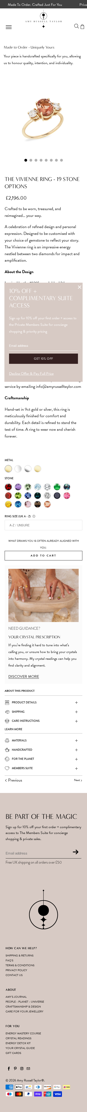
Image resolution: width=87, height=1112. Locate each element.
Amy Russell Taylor (29, 1080)
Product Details (24, 702)
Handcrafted (22, 750)
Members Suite (22, 768)
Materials (19, 740)
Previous (14, 780)
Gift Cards (13, 1053)
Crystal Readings (18, 1038)
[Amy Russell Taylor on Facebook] (9, 1068)
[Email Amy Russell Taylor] (28, 1068)
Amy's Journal (16, 997)
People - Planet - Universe (25, 1002)
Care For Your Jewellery (24, 1011)
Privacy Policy (16, 970)
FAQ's (9, 960)
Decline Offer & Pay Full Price (31, 373)
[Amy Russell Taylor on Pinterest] (15, 1068)
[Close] (79, 287)
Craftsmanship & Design (23, 1006)
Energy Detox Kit (18, 1043)
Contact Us (14, 975)
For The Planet (23, 759)
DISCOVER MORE (23, 676)
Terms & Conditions (20, 965)
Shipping (18, 712)
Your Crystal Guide (20, 1048)
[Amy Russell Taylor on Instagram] (22, 1068)
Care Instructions (25, 721)
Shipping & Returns (19, 955)
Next (77, 780)
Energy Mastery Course (23, 1033)
